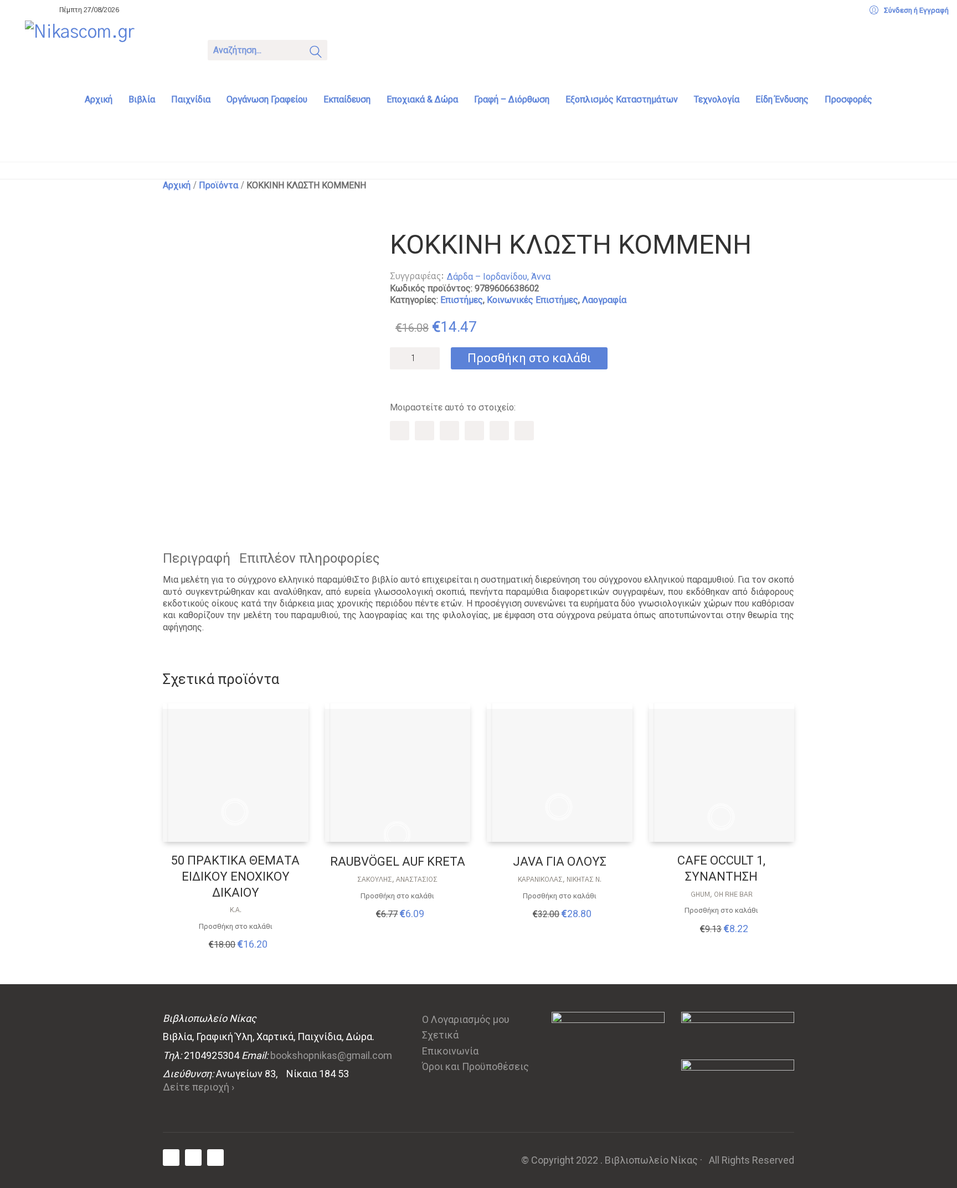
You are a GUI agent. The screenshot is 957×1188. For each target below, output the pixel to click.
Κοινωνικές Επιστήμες (532, 300)
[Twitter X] (424, 430)
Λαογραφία (604, 300)
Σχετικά (440, 1035)
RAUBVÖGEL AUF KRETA (397, 861)
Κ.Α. (235, 910)
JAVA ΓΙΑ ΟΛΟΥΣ (559, 861)
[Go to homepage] (108, 48)
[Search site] (316, 53)
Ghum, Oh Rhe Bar (722, 894)
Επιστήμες (461, 300)
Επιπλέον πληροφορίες (309, 558)
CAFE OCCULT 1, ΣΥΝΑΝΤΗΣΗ (721, 868)
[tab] (201, 558)
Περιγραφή (196, 558)
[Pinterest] (449, 430)
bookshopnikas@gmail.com (331, 1055)
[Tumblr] (474, 430)
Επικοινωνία (450, 1051)
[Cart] (350, 49)
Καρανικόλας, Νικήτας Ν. (559, 879)
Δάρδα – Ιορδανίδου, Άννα (498, 276)
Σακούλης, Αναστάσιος (397, 879)
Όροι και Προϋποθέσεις (475, 1066)
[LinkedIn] (499, 430)
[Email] (524, 430)
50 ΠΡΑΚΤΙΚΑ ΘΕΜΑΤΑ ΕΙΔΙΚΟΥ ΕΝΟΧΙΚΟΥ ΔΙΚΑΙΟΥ (235, 876)
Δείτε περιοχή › (198, 1087)
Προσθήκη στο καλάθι (529, 358)
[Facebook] (399, 430)
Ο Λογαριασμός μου (466, 1019)
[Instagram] (215, 1157)
